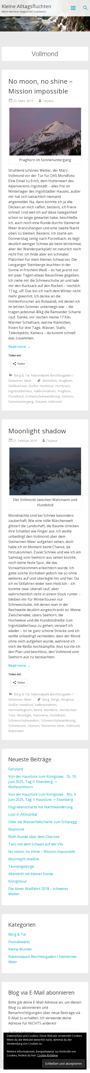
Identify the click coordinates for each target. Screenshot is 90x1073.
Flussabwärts (19, 941)
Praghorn (64, 391)
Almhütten (49, 380)
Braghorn (65, 380)
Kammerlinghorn (20, 710)
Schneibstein (17, 726)
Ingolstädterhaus (20, 391)
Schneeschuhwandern (23, 720)
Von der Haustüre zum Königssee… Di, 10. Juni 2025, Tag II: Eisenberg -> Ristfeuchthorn (42, 781)
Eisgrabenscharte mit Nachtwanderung (40, 807)
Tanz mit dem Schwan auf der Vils (35, 844)
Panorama (40, 715)
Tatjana (47, 101)
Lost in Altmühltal (22, 814)
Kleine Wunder (20, 949)
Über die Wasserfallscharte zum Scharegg (42, 821)
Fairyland (15, 769)
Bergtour (67, 699)
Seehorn (67, 396)
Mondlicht (51, 710)
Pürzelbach (16, 396)
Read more (19, 346)
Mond (38, 710)
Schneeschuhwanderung (43, 396)
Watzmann (16, 731)
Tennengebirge (21, 866)
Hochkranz (62, 386)
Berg (45, 699)
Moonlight (24, 715)
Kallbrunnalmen (45, 391)
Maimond (16, 829)
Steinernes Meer (52, 726)
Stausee (41, 401)
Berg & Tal (21, 375)
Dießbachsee (17, 386)
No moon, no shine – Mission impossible (41, 851)
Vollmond (55, 401)
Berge (55, 699)
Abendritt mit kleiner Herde (30, 873)
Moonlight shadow (37, 430)
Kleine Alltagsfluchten (26, 6)
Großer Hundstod (41, 386)
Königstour (17, 881)
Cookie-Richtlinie (47, 1055)
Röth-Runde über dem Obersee (33, 836)
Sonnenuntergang (20, 401)
